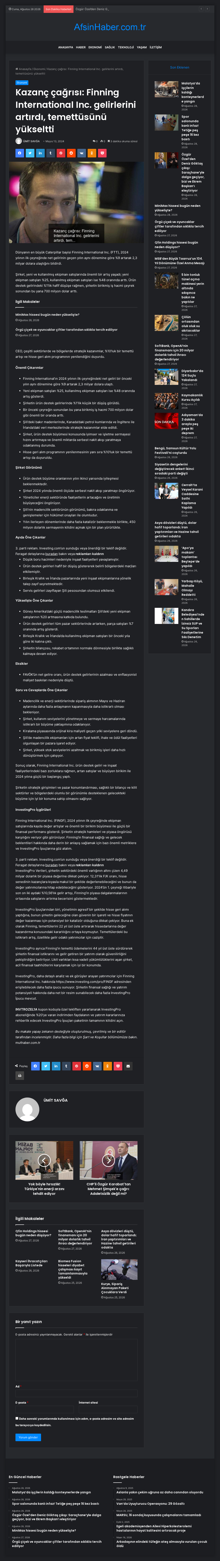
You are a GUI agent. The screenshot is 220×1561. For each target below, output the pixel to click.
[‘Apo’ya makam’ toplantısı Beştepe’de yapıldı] (166, 554)
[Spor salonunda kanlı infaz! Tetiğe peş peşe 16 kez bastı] (166, 122)
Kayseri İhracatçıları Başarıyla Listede (31, 1263)
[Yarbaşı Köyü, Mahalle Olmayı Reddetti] (166, 587)
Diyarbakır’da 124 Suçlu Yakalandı (192, 375)
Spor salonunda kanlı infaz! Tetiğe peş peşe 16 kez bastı (190, 127)
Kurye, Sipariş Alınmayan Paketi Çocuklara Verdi (115, 1288)
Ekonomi (95, 47)
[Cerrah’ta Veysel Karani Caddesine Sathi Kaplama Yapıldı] (166, 491)
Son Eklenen (179, 67)
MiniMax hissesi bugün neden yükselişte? (47, 315)
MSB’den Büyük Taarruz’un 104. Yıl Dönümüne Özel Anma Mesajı (180, 260)
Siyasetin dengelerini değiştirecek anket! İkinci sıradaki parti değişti (174, 469)
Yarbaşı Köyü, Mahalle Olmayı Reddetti (192, 588)
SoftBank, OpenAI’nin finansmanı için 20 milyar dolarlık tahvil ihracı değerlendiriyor (75, 1237)
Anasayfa (65, 47)
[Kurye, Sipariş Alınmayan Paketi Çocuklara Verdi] (119, 1269)
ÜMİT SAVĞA (31, 141)
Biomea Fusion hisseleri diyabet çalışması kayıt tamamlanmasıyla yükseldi (72, 1269)
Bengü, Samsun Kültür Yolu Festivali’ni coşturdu (175, 450)
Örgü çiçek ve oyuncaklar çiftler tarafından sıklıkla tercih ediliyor (66, 330)
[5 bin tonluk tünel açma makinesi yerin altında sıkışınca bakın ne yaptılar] (166, 281)
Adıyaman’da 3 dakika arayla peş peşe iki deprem (192, 424)
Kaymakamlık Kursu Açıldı (192, 397)
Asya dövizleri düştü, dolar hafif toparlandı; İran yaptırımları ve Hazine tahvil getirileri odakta (119, 1239)
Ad (18, 1386)
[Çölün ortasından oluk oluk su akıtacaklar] (166, 323)
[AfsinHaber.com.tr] (110, 27)
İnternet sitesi (88, 1402)
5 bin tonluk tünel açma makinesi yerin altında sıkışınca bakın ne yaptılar (193, 288)
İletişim (156, 47)
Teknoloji (126, 47)
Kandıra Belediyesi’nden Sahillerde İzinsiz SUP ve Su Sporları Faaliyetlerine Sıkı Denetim (193, 623)
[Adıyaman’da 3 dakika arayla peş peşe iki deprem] (166, 421)
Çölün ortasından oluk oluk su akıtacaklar (191, 324)
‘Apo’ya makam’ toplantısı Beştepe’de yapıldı (191, 557)
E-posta (21, 1402)
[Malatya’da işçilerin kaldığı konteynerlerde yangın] (166, 89)
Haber (81, 47)
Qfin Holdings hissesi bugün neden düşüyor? (33, 1233)
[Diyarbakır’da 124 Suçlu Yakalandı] (166, 377)
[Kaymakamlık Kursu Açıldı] (166, 401)
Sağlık (110, 47)
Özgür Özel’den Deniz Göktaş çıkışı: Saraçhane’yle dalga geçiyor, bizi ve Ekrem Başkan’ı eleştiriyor (141, 9)
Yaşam (142, 47)
